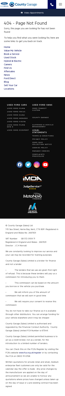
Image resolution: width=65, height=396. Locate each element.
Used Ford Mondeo (17, 118)
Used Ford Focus (16, 112)
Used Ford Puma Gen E (16, 126)
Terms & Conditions (43, 136)
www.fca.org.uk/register (30, 352)
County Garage (40, 117)
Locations (9, 88)
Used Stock (10, 57)
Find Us (8, 67)
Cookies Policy (40, 148)
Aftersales (9, 71)
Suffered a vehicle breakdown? (43, 126)
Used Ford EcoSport (18, 130)
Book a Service (11, 53)
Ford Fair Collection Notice (42, 143)
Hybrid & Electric (12, 60)
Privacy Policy (40, 139)
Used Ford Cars (17, 105)
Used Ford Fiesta (16, 122)
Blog (6, 81)
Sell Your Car (10, 85)
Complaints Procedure (38, 155)
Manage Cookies (41, 151)
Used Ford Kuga (16, 115)
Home (7, 46)
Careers (8, 64)
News (7, 74)
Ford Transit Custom (39, 109)
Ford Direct (10, 78)
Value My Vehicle (13, 50)
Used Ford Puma (16, 108)
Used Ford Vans (42, 105)
